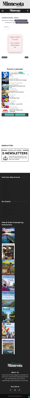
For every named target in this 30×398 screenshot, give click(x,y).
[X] (19, 390)
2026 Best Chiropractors (21, 20)
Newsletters (6, 193)
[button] (2, 11)
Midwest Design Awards (9, 210)
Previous (4, 57)
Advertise (5, 185)
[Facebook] (10, 390)
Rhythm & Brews (7, 214)
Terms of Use (6, 195)
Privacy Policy (6, 197)
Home (3, 14)
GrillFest (5, 207)
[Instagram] (15, 390)
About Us (5, 188)
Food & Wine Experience (9, 205)
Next (26, 57)
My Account (6, 183)
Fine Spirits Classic (7, 212)
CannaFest (5, 217)
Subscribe (5, 181)
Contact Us (5, 190)
